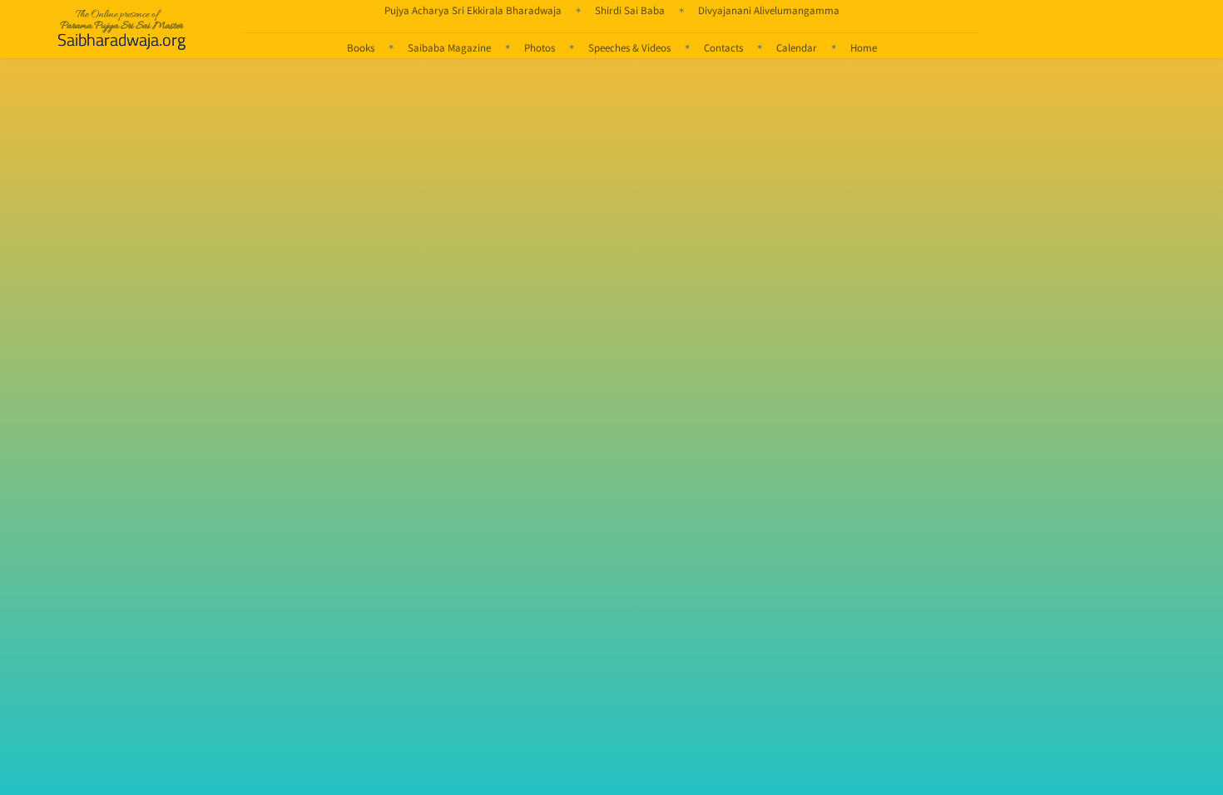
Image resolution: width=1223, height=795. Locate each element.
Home (863, 47)
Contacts (723, 47)
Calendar (796, 47)
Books (360, 47)
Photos (539, 47)
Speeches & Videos (629, 47)
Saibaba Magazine (449, 47)
